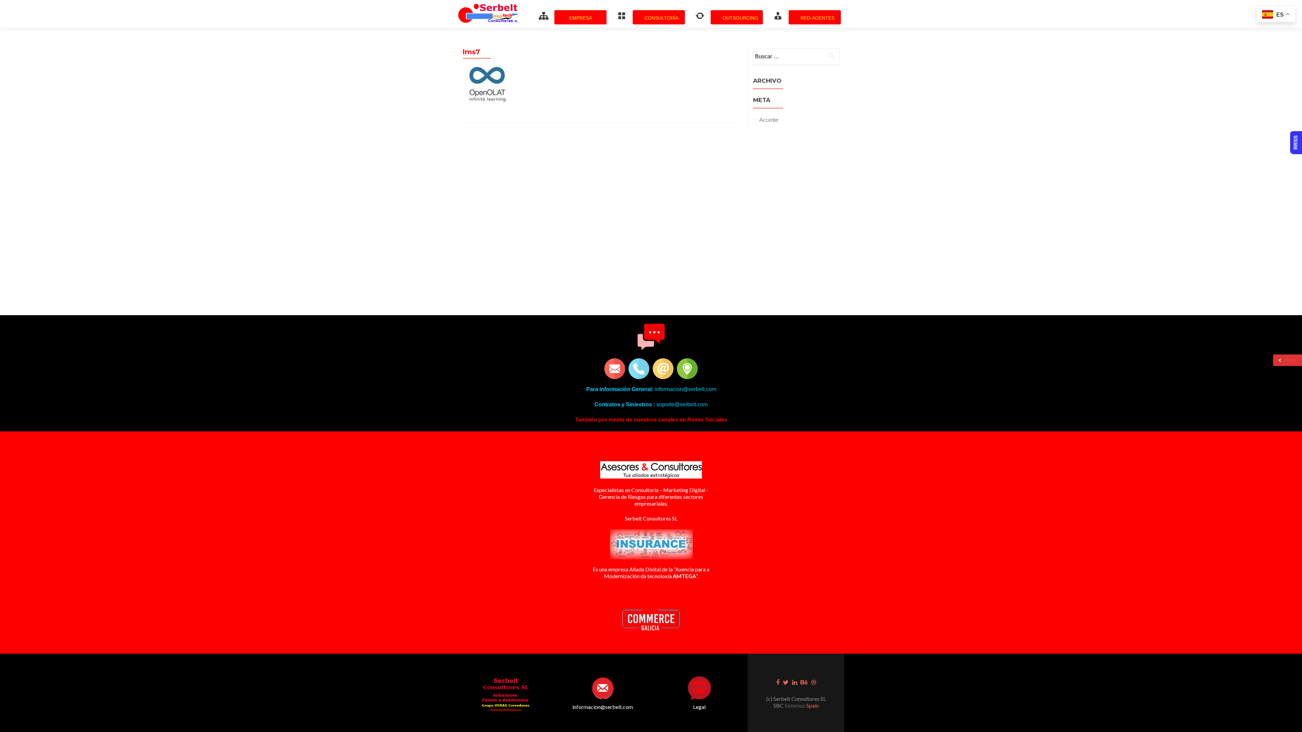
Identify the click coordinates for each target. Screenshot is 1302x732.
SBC (779, 705)
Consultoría (661, 18)
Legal (699, 707)
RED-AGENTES (817, 18)
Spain (812, 705)
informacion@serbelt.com (602, 707)
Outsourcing (740, 18)
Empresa (580, 18)
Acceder (769, 119)
